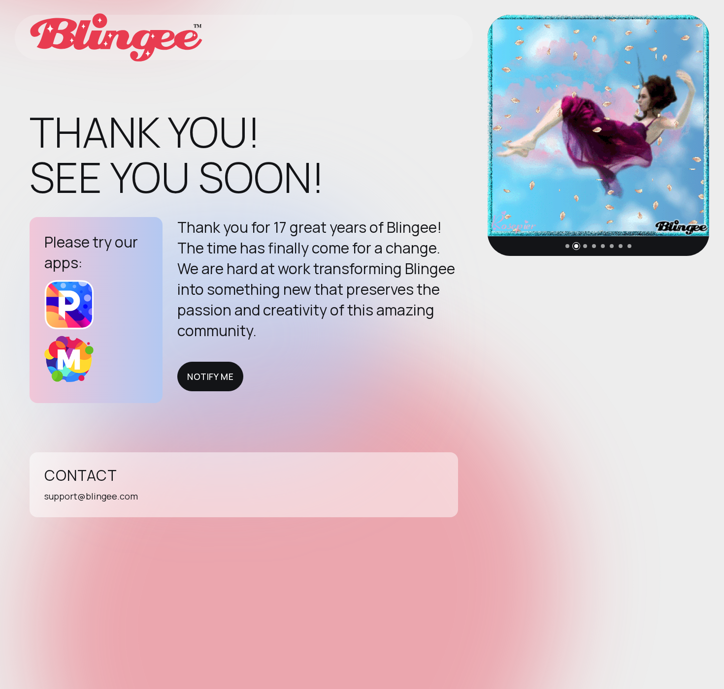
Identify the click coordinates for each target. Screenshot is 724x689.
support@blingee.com (91, 496)
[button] (567, 246)
